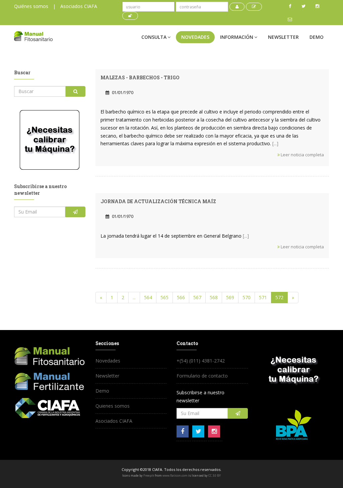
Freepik (148, 475)
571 (263, 297)
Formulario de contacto (202, 376)
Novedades (195, 37)
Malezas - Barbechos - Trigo (140, 77)
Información (236, 37)
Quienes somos (112, 406)
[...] (275, 143)
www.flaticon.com (175, 475)
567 (197, 297)
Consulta (153, 37)
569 (230, 297)
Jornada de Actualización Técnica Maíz (158, 201)
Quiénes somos (31, 6)
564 (148, 297)
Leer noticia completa (302, 155)
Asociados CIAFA (78, 6)
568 (214, 297)
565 (164, 297)
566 (181, 297)
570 (247, 297)
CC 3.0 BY (214, 475)
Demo (317, 37)
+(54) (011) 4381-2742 (201, 360)
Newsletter (283, 37)
